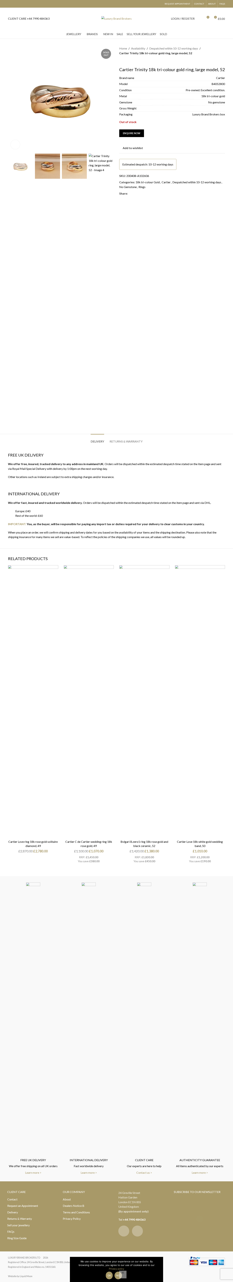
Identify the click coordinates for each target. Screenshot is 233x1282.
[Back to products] (126, 61)
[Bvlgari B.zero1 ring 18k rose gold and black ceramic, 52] (144, 701)
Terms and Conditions (76, 1212)
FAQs (10, 1231)
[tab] (97, 439)
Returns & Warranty (19, 1218)
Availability (138, 48)
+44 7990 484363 (134, 1219)
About (67, 1199)
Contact (12, 1199)
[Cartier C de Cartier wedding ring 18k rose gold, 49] (89, 701)
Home (123, 48)
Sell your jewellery (18, 1225)
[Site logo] (116, 18)
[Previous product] (121, 61)
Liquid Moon (26, 1276)
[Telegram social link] (147, 193)
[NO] (123, 1274)
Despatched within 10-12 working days (173, 48)
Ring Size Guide (17, 1238)
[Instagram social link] (137, 1231)
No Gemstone (128, 187)
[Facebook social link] (130, 193)
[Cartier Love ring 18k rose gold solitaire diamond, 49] (33, 701)
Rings (142, 187)
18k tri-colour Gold (148, 182)
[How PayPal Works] (207, 1261)
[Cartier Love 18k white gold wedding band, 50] (200, 701)
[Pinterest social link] (139, 193)
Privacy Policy (72, 1218)
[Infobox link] (29, 19)
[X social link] (134, 193)
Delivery (12, 1212)
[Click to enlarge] (15, 144)
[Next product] (130, 61)
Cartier (166, 182)
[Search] (199, 18)
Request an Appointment (22, 1205)
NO (118, 1275)
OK (109, 1275)
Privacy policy (116, 1268)
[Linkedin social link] (143, 193)
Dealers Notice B (73, 1205)
